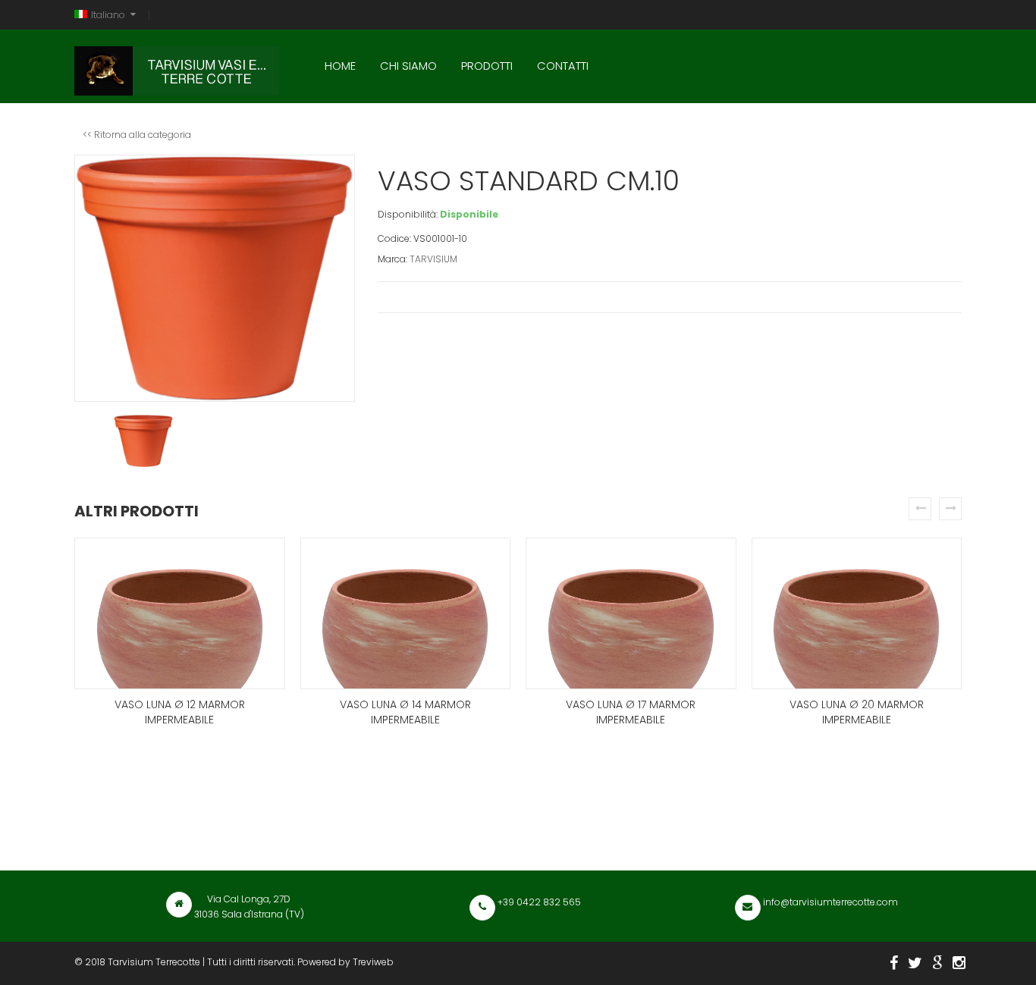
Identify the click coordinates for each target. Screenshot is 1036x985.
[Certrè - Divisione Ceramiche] (937, 963)
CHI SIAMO (408, 66)
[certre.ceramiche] (959, 963)
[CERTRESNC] (915, 963)
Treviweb (373, 961)
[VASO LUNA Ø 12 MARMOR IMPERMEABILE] (179, 613)
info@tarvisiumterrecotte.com (829, 902)
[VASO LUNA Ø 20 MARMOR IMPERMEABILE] (857, 613)
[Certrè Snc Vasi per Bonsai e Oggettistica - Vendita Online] (894, 963)
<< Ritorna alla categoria (137, 134)
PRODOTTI (487, 66)
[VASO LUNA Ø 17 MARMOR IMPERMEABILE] (631, 613)
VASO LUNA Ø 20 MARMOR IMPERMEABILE (857, 712)
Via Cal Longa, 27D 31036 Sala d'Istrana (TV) (249, 906)
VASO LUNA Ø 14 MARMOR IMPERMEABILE (405, 712)
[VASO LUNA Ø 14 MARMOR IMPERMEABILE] (405, 613)
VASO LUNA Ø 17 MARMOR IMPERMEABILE (630, 712)
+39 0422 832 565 (538, 902)
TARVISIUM (433, 259)
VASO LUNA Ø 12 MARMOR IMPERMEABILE (180, 712)
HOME (340, 66)
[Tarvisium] (176, 67)
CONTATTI (563, 66)
